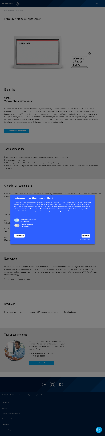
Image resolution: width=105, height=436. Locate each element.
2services (25, 221)
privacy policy (65, 211)
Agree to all (85, 236)
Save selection (19, 236)
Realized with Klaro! (85, 239)
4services (25, 227)
